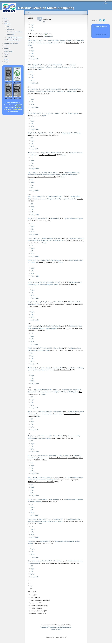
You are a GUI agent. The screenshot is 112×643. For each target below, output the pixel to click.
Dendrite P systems (73, 113)
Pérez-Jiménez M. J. (56, 89)
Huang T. (44, 172)
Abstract (30, 45)
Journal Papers (10, 34)
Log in (105, 3)
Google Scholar (35, 59)
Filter (40, 20)
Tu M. (39, 389)
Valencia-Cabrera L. (56, 152)
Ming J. (44, 238)
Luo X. (38, 89)
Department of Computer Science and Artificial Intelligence (56, 627)
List (40, 18)
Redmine (6, 59)
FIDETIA (17, 109)
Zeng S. (35, 477)
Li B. (38, 133)
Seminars (6, 46)
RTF (44, 22)
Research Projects (8, 51)
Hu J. (34, 561)
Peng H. (40, 40)
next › (31, 586)
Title (37, 34)
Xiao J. (60, 455)
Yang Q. (69, 40)
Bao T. (35, 113)
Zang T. (48, 326)
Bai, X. (30, 65)
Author (34, 34)
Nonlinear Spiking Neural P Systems (70, 133)
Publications (7, 24)
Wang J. (45, 40)
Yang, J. (30, 302)
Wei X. (35, 172)
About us (6, 62)
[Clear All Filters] (48, 36)
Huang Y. (34, 65)
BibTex (32, 30)
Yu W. (39, 238)
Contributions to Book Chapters (15, 32)
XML (32, 27)
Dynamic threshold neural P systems (73, 218)
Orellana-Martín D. (58, 65)
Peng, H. (30, 113)
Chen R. (35, 302)
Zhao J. (41, 519)
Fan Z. (60, 196)
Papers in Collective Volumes (14, 37)
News (5, 56)
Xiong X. (35, 40)
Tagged (32, 25)
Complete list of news (100, 34)
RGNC (18, 105)
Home (5, 18)
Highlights (7, 54)
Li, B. (29, 89)
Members (6, 21)
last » (31, 588)
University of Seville (56, 629)
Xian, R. (30, 40)
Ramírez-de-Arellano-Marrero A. (56, 40)
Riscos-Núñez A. (55, 113)
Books (8, 26)
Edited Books (10, 29)
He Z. (44, 519)
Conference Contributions (13, 40)
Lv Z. (34, 133)
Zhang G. (40, 302)
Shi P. (44, 282)
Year (44, 34)
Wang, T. (30, 172)
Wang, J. (30, 238)
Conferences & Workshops (11, 43)
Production (7, 48)
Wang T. (48, 152)
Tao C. (59, 238)
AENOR (18, 107)
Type (40, 34)
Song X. (48, 89)
